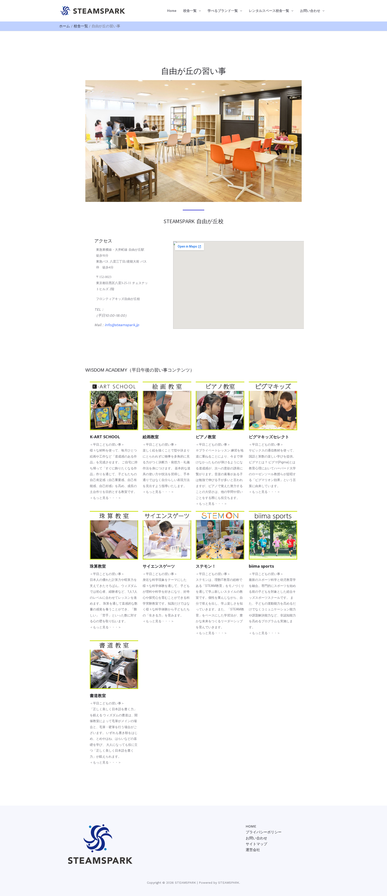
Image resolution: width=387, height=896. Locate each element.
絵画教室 (151, 436)
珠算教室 (98, 566)
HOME (251, 826)
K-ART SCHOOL (105, 436)
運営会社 (253, 850)
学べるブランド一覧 (223, 11)
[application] (199, 10)
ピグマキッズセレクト (269, 436)
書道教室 (98, 695)
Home (171, 11)
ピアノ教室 (206, 436)
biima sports (261, 566)
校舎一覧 (190, 11)
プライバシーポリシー (264, 832)
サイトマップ (256, 844)
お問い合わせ (310, 11)
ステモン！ (206, 566)
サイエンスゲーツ (159, 566)
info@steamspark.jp (122, 325)
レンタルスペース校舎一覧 (269, 11)
